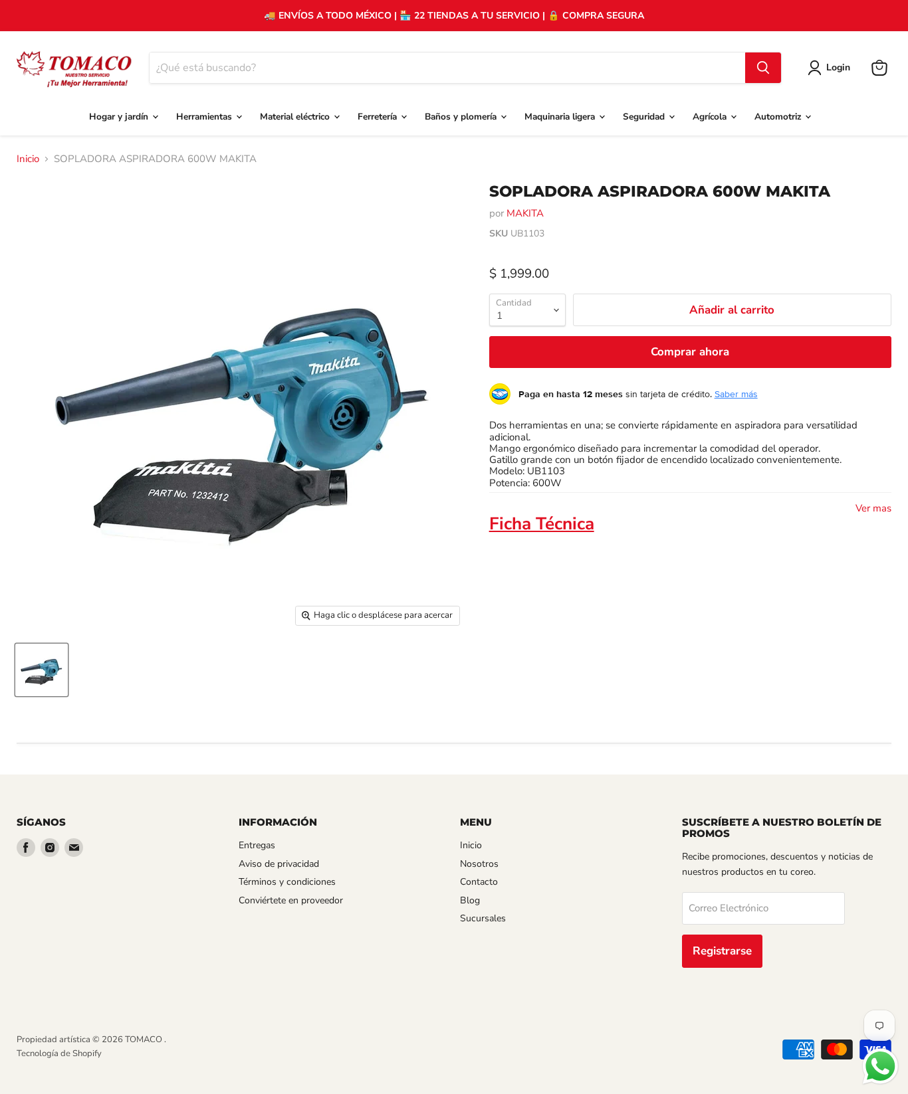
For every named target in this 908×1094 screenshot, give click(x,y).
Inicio (28, 159)
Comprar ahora (690, 351)
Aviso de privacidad (279, 864)
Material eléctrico (296, 116)
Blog (470, 900)
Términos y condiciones (287, 881)
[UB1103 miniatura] (41, 670)
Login (838, 67)
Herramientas (205, 116)
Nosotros (479, 864)
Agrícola (711, 116)
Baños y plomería (462, 116)
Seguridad (645, 116)
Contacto (479, 881)
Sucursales (483, 918)
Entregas (257, 845)
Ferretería (378, 116)
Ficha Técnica (541, 523)
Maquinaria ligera (561, 116)
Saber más (736, 394)
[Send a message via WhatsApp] (880, 1066)
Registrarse (722, 950)
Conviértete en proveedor (291, 900)
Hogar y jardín (120, 116)
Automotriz (779, 116)
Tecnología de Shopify (59, 1053)
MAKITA (525, 213)
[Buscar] (763, 67)
